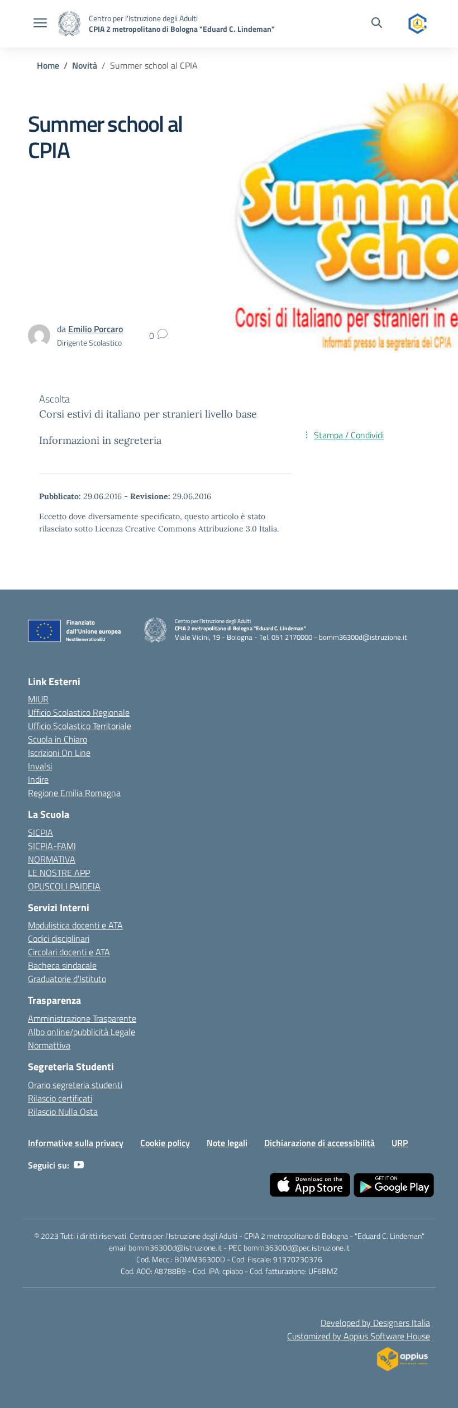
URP (400, 1143)
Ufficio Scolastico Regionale (79, 712)
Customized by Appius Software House (358, 1336)
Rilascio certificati (60, 1098)
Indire (38, 779)
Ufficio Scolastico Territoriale (79, 725)
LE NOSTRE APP (59, 872)
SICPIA (40, 832)
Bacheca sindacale (62, 965)
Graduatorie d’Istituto (67, 978)
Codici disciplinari (58, 938)
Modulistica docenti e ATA (75, 925)
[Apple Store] (310, 1185)
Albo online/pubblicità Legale (81, 1031)
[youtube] (79, 1165)
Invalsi (40, 766)
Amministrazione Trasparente (82, 1018)
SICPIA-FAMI (52, 846)
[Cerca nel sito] (376, 24)
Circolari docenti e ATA (69, 952)
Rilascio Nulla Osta (63, 1111)
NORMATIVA (51, 859)
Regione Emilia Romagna (74, 792)
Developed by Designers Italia (375, 1322)
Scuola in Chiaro (57, 739)
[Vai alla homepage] (69, 23)
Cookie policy (165, 1143)
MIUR (38, 699)
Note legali (227, 1143)
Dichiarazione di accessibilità (319, 1143)
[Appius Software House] (402, 1355)
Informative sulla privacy (75, 1143)
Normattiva (49, 1045)
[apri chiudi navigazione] (40, 24)
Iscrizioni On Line (59, 752)
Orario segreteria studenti (75, 1084)
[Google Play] (394, 1185)
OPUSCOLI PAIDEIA (64, 886)
